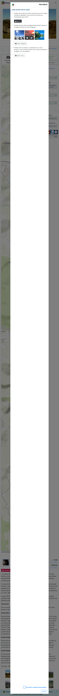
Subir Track (20, 55)
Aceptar (44, 691)
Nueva (19, 21)
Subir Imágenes (21, 43)
